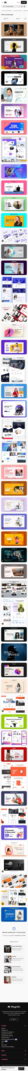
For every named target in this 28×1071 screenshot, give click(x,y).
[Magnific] (14, 1007)
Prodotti (3, 1025)
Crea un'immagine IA (7, 10)
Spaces (3, 1028)
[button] (14, 1019)
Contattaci (4, 1059)
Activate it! (21, 1068)
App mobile (4, 1045)
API (2, 1043)
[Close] (26, 1069)
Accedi (24, 2)
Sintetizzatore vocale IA (7, 1035)
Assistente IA (4, 1030)
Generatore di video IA (6, 1034)
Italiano (14, 1019)
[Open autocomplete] (3, 6)
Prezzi (18, 2)
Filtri (19, 18)
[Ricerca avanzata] (25, 18)
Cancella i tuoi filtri (20, 935)
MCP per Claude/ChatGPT (9, 1039)
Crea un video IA (18, 10)
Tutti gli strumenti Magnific (7, 1046)
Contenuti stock (5, 1037)
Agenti (4, 1041)
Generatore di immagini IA (7, 1032)
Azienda (3, 1055)
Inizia (2, 1050)
